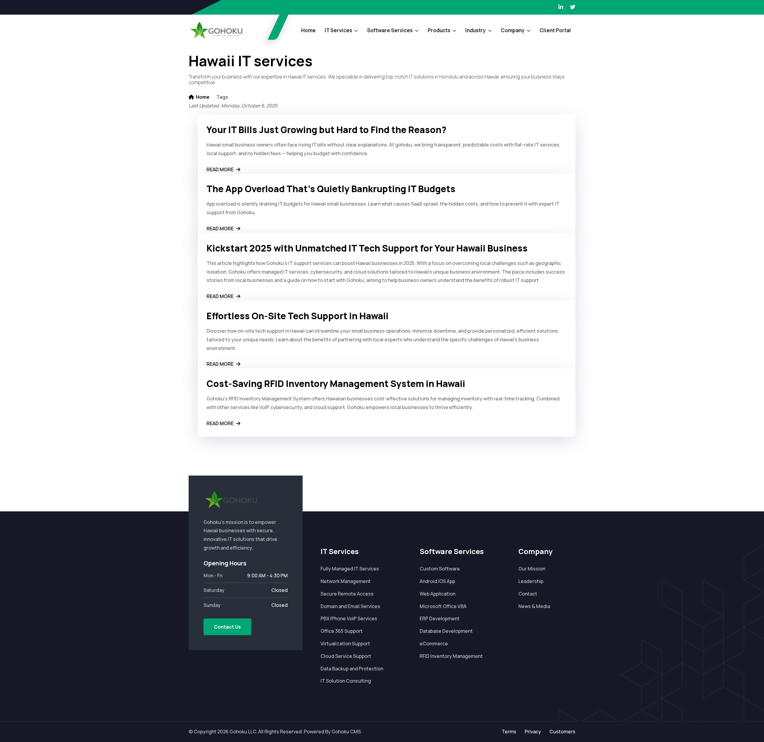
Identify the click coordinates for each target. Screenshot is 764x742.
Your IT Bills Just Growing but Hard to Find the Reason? (326, 130)
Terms (509, 731)
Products (439, 30)
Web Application (437, 593)
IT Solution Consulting (346, 681)
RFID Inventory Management (451, 656)
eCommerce (434, 643)
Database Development (446, 631)
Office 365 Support (342, 631)
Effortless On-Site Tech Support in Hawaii (298, 316)
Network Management (346, 581)
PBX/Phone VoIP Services (349, 618)
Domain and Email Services (350, 606)
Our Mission (531, 568)
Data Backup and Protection (352, 668)
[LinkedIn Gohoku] (560, 7)
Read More (221, 169)
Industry (475, 30)
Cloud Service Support (346, 656)
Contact (527, 593)
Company (513, 30)
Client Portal (555, 30)
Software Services (390, 30)
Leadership (530, 581)
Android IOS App (437, 581)
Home (308, 30)
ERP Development (440, 618)
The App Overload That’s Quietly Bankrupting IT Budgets (331, 189)
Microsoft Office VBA (443, 606)
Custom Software (440, 568)
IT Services (338, 30)
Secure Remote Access (347, 593)
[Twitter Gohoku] (572, 7)
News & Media (534, 606)
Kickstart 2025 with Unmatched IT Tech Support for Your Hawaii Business (367, 248)
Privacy (533, 731)
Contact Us (227, 627)
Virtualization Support (345, 643)
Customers (562, 731)
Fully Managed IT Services (350, 568)
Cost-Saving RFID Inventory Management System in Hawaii (336, 383)
